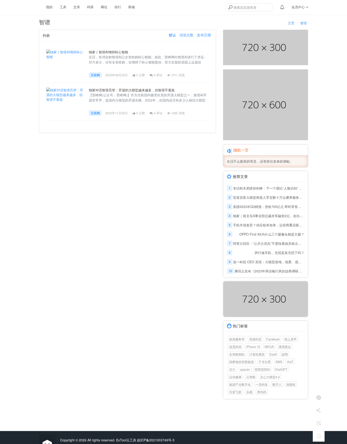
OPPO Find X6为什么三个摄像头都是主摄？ (271, 234)
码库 (90, 6)
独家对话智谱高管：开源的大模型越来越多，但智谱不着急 (132, 90)
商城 (131, 6)
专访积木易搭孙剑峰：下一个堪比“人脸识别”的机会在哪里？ (268, 188)
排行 (117, 6)
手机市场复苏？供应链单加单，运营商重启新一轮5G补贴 (268, 225)
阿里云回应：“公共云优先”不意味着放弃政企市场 (268, 243)
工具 (63, 6)
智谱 (303, 23)
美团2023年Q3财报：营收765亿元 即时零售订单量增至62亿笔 (268, 206)
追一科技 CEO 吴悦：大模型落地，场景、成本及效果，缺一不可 (268, 261)
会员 (298, 6)
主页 (291, 23)
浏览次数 (186, 34)
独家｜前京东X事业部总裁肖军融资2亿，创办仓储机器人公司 (268, 215)
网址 (104, 6)
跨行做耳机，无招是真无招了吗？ (279, 252)
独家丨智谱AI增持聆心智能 (108, 52)
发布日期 (204, 34)
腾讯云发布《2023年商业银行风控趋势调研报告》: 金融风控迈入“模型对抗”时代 (269, 271)
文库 (76, 6)
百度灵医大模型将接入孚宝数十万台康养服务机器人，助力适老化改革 (268, 197)
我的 (49, 6)
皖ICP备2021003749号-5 (155, 440)
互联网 (95, 75)
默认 (172, 34)
